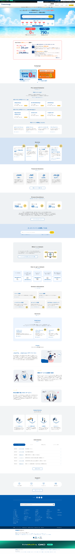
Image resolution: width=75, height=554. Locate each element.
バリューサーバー (26, 512)
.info (39, 23)
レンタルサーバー (51, 5)
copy (41, 497)
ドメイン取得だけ (44, 29)
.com (23, 23)
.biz (43, 23)
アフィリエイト (60, 512)
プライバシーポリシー (18, 527)
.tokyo (48, 23)
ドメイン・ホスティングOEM (38, 517)
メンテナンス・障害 (55, 444)
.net (27, 23)
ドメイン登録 (14, 512)
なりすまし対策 (43, 534)
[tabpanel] (28, 76)
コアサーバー (25, 511)
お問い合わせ (72, 3)
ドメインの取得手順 (37, 268)
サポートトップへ (37, 490)
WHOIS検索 (14, 523)
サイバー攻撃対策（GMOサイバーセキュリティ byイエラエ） (26, 534)
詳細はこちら (57, 57)
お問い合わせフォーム (49, 511)
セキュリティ (57, 5)
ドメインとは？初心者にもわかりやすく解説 (27, 256)
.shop (52, 23)
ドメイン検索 (14, 511)
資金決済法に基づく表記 (37, 527)
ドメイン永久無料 (30, 29)
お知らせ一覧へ (37, 468)
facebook (51, 3)
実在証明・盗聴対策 (17, 534)
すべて (19, 444)
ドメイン (45, 5)
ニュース (31, 444)
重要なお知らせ (43, 444)
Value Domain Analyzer (38, 519)
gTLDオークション (15, 518)
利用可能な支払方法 (24, 527)
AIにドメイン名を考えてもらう (26, 234)
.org (35, 23)
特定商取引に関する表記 (31, 527)
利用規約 (14, 527)
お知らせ (56, 3)
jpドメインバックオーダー (16, 519)
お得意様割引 (36, 511)
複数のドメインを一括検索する (45, 234)
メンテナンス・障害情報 (49, 518)
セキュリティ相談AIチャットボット (42, 533)
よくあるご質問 (19, 485)
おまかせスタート (37, 512)
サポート (59, 3)
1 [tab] (37, 82)
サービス (62, 5)
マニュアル (63, 3)
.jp (31, 23)
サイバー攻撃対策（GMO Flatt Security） (37, 534)
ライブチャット (67, 3)
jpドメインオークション (16, 517)
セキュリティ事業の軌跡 (48, 534)
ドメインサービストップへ (37, 219)
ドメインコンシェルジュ (38, 518)
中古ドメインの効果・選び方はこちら (37, 97)
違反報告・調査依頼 (49, 517)
